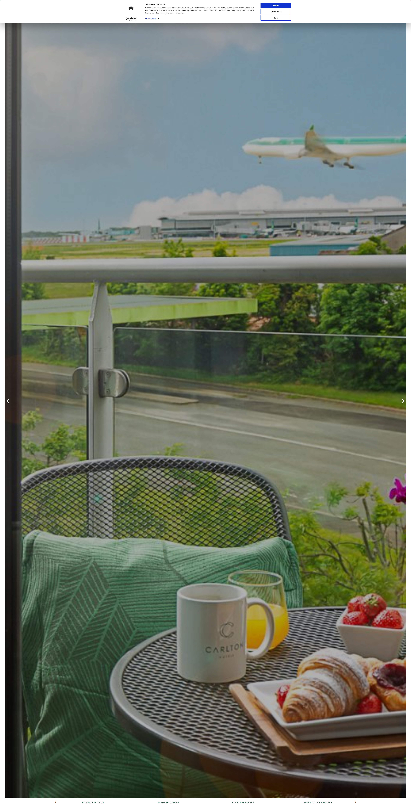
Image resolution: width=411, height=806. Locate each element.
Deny (276, 18)
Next (403, 403)
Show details (150, 19)
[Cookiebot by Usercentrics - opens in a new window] (131, 19)
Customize (275, 12)
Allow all (276, 5)
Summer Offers (168, 802)
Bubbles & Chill (93, 802)
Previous (8, 403)
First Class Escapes (318, 802)
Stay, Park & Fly (243, 802)
